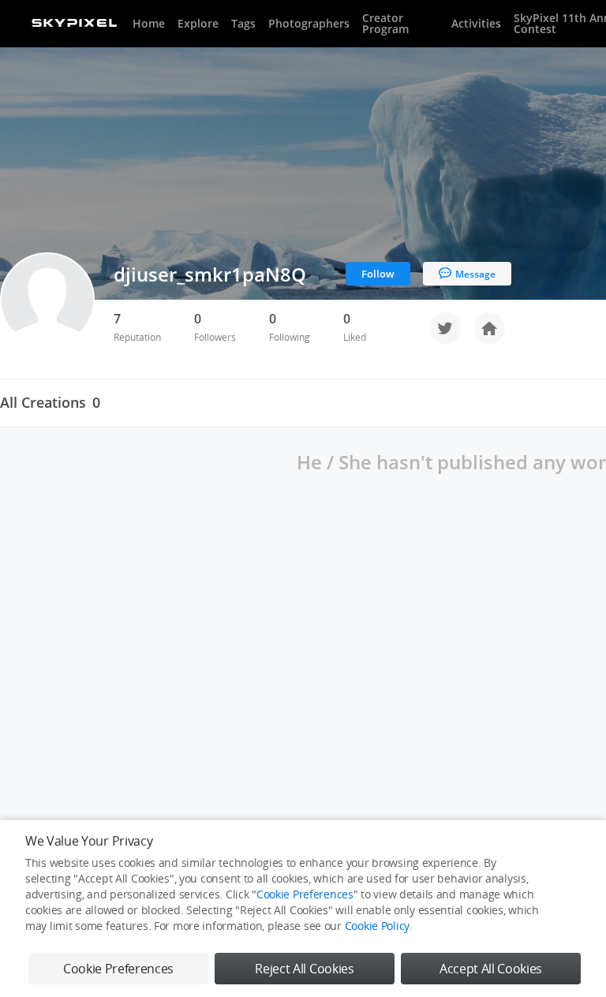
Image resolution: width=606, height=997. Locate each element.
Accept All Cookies (491, 968)
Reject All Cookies (304, 968)
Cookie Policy (377, 925)
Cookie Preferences (305, 894)
